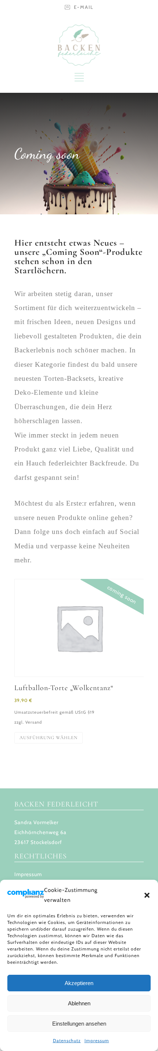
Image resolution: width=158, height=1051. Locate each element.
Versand (33, 722)
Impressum (97, 1040)
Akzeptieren (79, 983)
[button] (147, 895)
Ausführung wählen (48, 738)
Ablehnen (79, 1003)
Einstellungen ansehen (79, 1023)
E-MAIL (84, 7)
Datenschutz (67, 1040)
